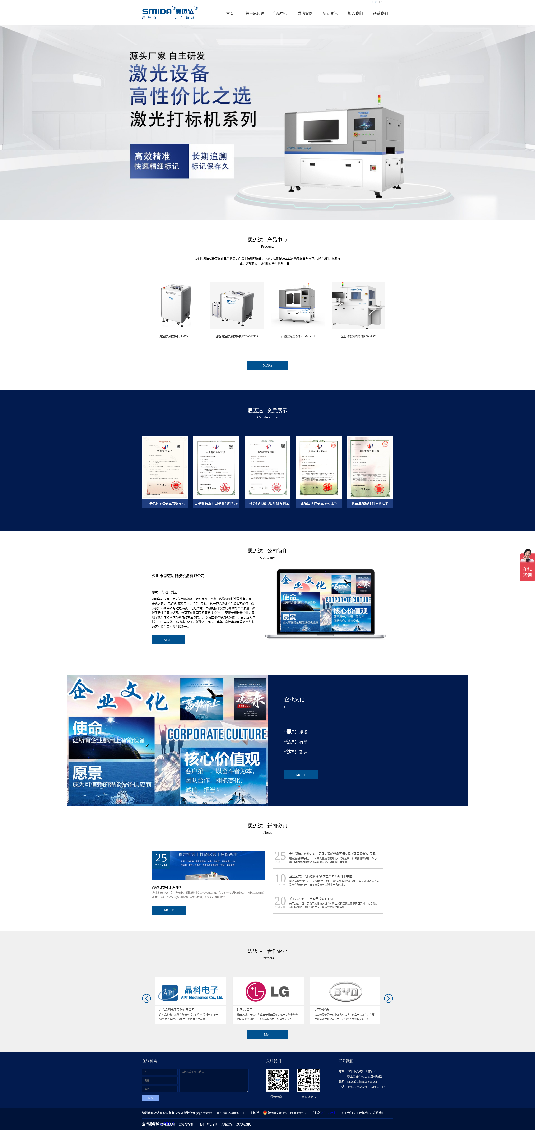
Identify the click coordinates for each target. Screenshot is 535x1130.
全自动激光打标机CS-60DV (358, 336)
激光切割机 (243, 1124)
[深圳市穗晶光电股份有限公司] (346, 978)
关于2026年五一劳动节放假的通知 (311, 899)
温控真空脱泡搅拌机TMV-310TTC (237, 336)
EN (380, 2)
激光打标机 (186, 1124)
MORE (169, 640)
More (267, 1034)
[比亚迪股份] (191, 978)
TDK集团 (243, 1009)
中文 (374, 2)
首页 (230, 13)
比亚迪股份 (166, 1009)
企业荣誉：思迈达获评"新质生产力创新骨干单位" (321, 876)
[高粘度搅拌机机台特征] (208, 853)
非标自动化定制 (207, 1124)
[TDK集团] (268, 978)
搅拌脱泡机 (167, 1124)
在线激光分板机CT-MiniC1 (298, 336)
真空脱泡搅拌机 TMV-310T (176, 336)
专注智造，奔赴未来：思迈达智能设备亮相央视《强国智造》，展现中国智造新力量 (342, 853)
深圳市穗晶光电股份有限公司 (333, 1009)
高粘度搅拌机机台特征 (166, 887)
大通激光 (227, 1124)
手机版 (253, 1113)
